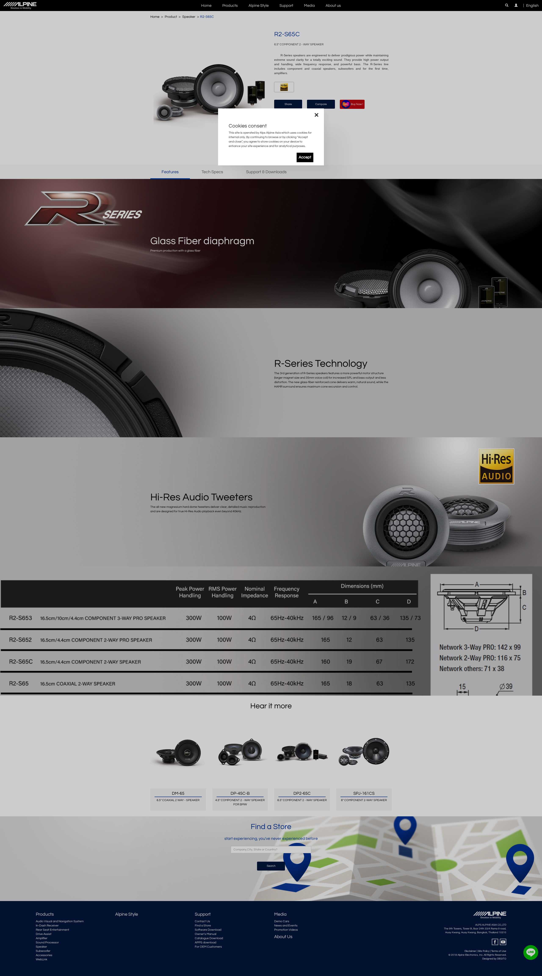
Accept (305, 157)
